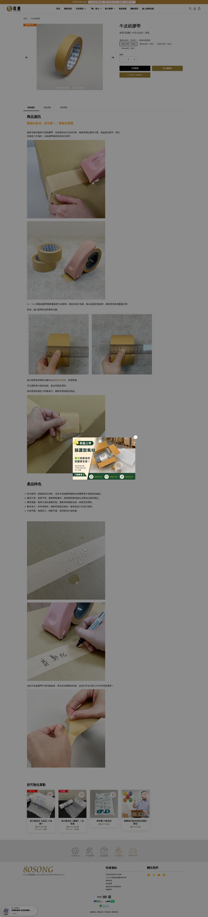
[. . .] (104, 458)
